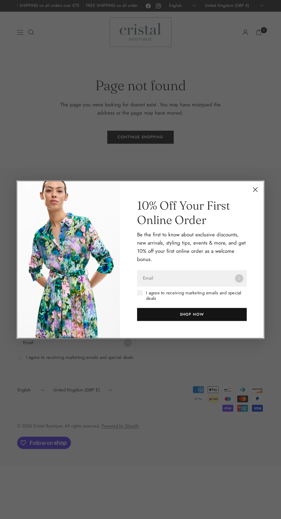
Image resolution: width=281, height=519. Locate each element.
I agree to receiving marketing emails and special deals (194, 295)
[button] (192, 314)
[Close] (255, 189)
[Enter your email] (239, 278)
